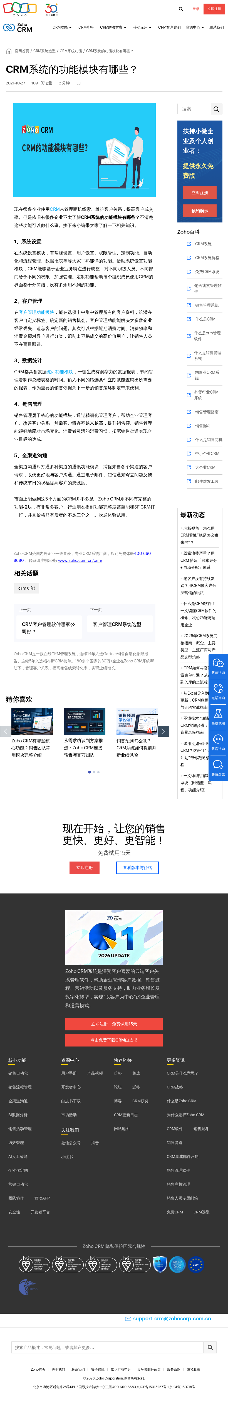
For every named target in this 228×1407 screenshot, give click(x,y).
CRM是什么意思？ (183, 1073)
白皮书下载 (71, 1101)
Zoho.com (31, 9)
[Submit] (210, 1347)
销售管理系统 (207, 305)
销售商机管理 (178, 1184)
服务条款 (173, 1369)
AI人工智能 (18, 1156)
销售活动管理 (20, 1128)
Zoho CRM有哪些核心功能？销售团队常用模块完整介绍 (30, 748)
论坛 (118, 1087)
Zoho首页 (38, 1369)
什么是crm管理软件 (207, 336)
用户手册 (69, 1073)
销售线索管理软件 (208, 288)
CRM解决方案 (111, 27)
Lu (78, 83)
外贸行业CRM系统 (206, 395)
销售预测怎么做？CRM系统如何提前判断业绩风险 (137, 748)
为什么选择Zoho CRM (185, 1115)
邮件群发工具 (207, 481)
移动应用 (140, 27)
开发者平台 (40, 1212)
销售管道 (174, 1142)
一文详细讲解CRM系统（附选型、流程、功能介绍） (197, 782)
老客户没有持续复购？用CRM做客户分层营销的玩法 (198, 585)
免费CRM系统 (207, 271)
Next (163, 731)
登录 (196, 9)
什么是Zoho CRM (182, 1101)
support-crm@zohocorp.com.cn (172, 1318)
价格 (118, 1073)
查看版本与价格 (137, 867)
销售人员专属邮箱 (182, 1198)
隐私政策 (193, 1369)
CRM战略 (175, 1087)
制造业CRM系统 (207, 375)
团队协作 (16, 1198)
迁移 (136, 1087)
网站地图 (122, 1128)
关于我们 (58, 1369)
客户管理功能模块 (36, 312)
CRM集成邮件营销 (183, 1156)
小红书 (67, 1157)
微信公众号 (71, 1143)
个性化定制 (18, 1170)
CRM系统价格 (207, 258)
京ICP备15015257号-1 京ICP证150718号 (166, 1387)
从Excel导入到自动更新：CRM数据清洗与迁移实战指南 (198, 700)
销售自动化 (18, 1073)
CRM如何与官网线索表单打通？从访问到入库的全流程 (197, 675)
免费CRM (175, 1212)
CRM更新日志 (126, 1115)
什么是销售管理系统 (207, 356)
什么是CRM (205, 319)
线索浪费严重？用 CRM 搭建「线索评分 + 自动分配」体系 (198, 560)
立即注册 (214, 9)
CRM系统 (203, 244)
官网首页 (22, 51)
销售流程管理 (20, 1087)
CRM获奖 (140, 1101)
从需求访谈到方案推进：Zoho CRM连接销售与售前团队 (83, 747)
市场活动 (69, 1115)
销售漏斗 (203, 426)
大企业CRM (205, 467)
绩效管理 (16, 1142)
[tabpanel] (32, 733)
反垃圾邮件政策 (149, 1369)
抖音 (95, 1143)
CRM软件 (175, 1128)
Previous (5, 731)
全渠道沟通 (18, 1101)
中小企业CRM (207, 453)
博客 (118, 1101)
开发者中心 (71, 1087)
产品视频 (95, 1073)
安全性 (14, 1212)
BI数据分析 (18, 1115)
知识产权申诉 (121, 1369)
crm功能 (26, 588)
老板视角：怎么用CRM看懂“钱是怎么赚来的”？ (199, 535)
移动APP (42, 1198)
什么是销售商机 (208, 439)
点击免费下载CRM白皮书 (114, 1040)
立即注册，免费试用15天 (114, 1024)
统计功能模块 (59, 371)
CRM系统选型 (44, 51)
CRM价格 (86, 27)
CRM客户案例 (169, 27)
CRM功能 (60, 27)
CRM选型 (202, 1212)
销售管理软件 (178, 1170)
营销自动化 (18, 1184)
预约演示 (200, 210)
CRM (55, 209)
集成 (136, 1073)
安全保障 (98, 1369)
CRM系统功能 (71, 51)
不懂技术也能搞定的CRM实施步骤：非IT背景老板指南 (199, 725)
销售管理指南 (207, 412)
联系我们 (216, 27)
